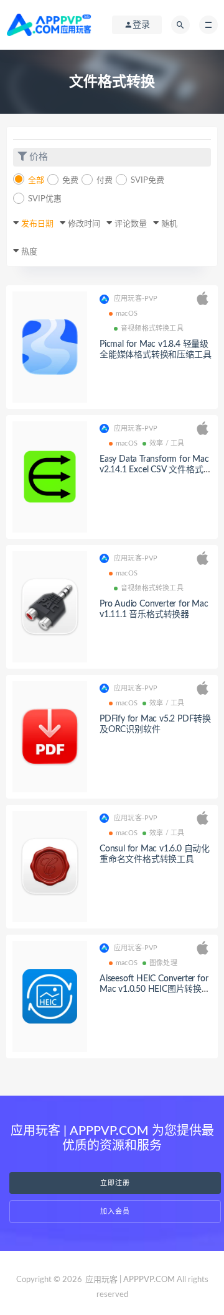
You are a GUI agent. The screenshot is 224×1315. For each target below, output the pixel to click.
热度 (29, 252)
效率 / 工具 (166, 443)
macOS (127, 313)
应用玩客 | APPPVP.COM (130, 1280)
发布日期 (37, 224)
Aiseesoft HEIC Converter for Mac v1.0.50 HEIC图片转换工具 (155, 989)
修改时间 (84, 224)
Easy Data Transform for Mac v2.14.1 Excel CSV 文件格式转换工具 (154, 470)
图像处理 (163, 963)
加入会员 (115, 1211)
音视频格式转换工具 (152, 328)
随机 (169, 224)
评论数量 (130, 224)
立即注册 (115, 1183)
